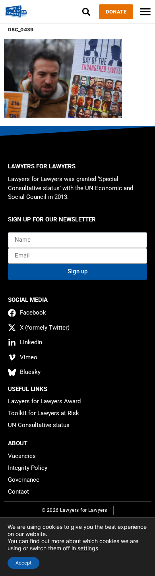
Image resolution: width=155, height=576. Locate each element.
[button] (86, 11)
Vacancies (22, 456)
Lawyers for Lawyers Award (44, 401)
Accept (23, 563)
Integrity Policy (27, 467)
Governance (23, 479)
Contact (18, 491)
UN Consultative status (39, 425)
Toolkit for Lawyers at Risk (43, 413)
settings (88, 548)
